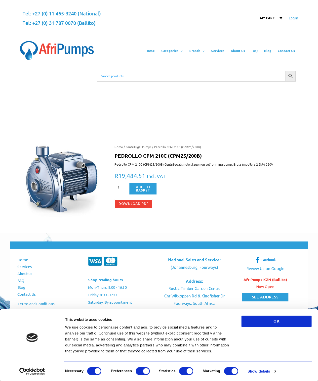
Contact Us (26, 294)
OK (277, 321)
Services (24, 267)
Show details (258, 371)
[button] (180, 50)
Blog (21, 287)
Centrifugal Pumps (138, 147)
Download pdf (134, 204)
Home (119, 147)
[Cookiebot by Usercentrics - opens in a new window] (32, 371)
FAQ (20, 281)
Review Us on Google (265, 268)
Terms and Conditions (36, 304)
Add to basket (143, 188)
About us (24, 274)
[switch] (143, 371)
